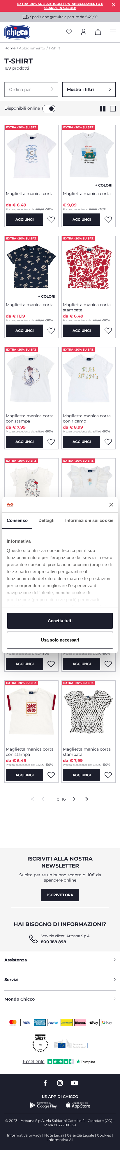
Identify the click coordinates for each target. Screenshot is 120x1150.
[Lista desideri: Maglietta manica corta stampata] (108, 331)
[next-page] (72, 799)
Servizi (11, 979)
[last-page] (85, 799)
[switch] (48, 108)
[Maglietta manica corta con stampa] (31, 378)
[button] (31, 89)
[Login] (84, 32)
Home (9, 48)
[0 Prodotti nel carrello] (98, 33)
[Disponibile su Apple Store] (78, 1105)
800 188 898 (53, 941)
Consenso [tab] (17, 520)
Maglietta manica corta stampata (87, 307)
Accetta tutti (60, 620)
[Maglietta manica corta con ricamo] (88, 378)
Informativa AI (60, 1139)
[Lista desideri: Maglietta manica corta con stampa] (51, 442)
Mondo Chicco (19, 999)
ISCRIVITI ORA (60, 895)
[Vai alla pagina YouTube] (74, 1083)
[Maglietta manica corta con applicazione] (88, 489)
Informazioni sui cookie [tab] (89, 520)
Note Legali (54, 1135)
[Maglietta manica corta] (31, 155)
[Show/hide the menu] (113, 32)
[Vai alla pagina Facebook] (45, 1083)
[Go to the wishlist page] (69, 32)
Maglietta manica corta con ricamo (87, 418)
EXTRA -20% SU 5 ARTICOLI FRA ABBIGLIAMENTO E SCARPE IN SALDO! (60, 6)
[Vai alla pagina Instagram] (60, 1083)
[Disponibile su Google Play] (43, 1105)
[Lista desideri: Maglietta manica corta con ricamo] (108, 442)
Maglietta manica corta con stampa (30, 418)
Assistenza (15, 960)
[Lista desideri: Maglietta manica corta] (51, 219)
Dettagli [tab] (46, 520)
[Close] (114, 4)
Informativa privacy (24, 1135)
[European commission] (71, 1043)
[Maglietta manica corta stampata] (88, 267)
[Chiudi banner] (111, 505)
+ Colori (103, 185)
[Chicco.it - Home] (17, 32)
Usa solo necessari (60, 639)
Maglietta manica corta (30, 193)
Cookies (104, 1135)
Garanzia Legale (80, 1135)
